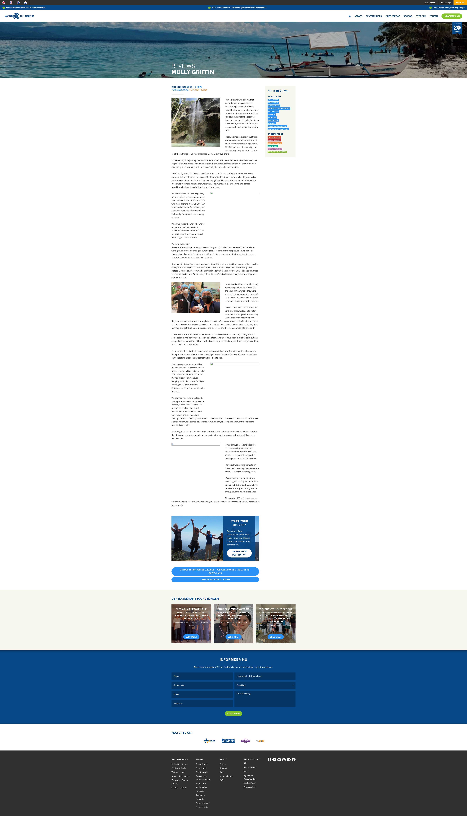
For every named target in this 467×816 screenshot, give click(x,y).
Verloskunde (273, 100)
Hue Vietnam (272, 146)
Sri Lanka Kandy (274, 137)
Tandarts (271, 123)
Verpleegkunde (179, 90)
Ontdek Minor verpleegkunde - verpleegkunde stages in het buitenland (215, 571)
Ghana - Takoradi (179, 787)
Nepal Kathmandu (275, 149)
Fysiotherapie (273, 111)
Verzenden (233, 713)
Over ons (421, 16)
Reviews (408, 16)
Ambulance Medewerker (277, 126)
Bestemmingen (374, 16)
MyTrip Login (446, 3)
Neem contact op (252, 761)
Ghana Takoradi (274, 140)
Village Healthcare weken (278, 129)
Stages (358, 16)
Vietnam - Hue (177, 772)
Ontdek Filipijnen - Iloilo (215, 579)
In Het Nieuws (226, 776)
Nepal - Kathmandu (180, 776)
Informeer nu (452, 16)
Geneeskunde (273, 103)
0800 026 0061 (430, 3)
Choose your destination (239, 553)
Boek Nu (460, 3)
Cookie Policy (250, 783)
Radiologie (272, 117)
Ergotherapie (273, 120)
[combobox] (265, 676)
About (223, 759)
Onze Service (393, 16)
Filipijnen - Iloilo (198, 90)
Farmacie (271, 114)
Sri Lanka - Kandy (179, 764)
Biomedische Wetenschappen (279, 108)
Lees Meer (191, 637)
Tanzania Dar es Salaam (277, 152)
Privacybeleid (250, 787)
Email (246, 771)
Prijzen (434, 16)
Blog (222, 772)
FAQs (222, 780)
